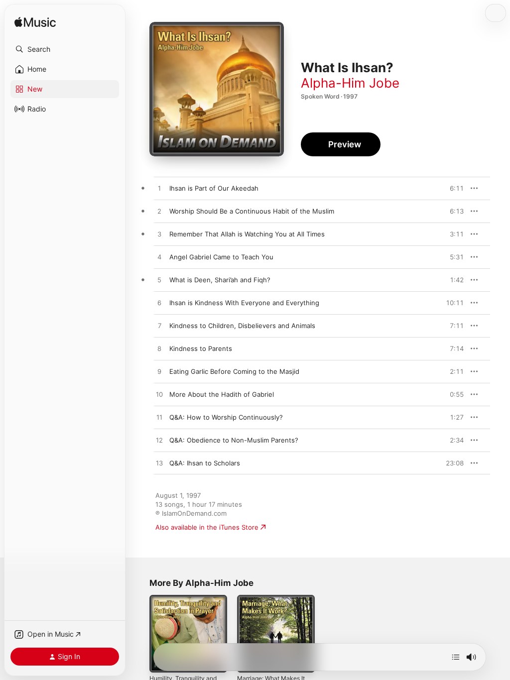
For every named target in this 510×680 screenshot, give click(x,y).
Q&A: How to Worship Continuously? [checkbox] (226, 417)
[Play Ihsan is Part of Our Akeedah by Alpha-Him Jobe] (159, 188)
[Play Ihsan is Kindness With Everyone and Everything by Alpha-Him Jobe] (159, 303)
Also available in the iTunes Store (206, 527)
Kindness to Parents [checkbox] (200, 348)
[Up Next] (456, 657)
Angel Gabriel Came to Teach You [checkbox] (221, 257)
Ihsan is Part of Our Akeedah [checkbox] (213, 188)
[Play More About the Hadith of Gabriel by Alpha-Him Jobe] (159, 394)
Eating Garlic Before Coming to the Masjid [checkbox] (234, 371)
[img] (35, 22)
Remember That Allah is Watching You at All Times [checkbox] (247, 234)
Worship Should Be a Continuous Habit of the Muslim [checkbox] (251, 211)
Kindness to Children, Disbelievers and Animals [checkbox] (242, 326)
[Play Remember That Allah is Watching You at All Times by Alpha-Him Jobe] (159, 234)
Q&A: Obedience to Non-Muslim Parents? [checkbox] (233, 440)
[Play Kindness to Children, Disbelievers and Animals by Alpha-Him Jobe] (159, 326)
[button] (65, 49)
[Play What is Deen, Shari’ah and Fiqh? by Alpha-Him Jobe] (159, 280)
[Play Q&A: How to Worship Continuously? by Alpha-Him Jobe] (159, 417)
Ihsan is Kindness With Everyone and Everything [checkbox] (244, 303)
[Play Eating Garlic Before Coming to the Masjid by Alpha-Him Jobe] (159, 371)
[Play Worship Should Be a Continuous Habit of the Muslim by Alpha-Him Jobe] (159, 211)
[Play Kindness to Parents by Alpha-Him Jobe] (159, 348)
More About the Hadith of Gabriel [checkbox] (221, 394)
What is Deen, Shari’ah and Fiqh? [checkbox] (219, 280)
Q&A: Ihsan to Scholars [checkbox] (204, 463)
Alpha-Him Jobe (350, 83)
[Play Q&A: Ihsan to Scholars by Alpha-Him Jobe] (159, 463)
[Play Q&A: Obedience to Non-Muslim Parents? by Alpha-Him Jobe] (159, 440)
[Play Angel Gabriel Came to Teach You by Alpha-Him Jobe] (159, 257)
